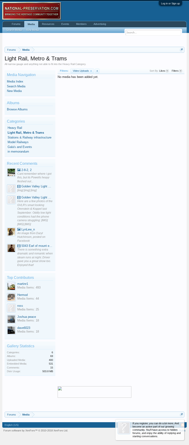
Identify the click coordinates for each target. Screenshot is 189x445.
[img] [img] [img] (27, 190)
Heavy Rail (15, 128)
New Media (14, 91)
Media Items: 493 (29, 287)
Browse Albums (17, 109)
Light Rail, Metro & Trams (26, 132)
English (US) (12, 425)
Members (81, 24)
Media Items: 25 (28, 309)
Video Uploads (82, 70)
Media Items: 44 (28, 298)
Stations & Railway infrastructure (29, 137)
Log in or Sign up (170, 3)
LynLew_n (28, 229)
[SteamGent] (11, 249)
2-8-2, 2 (26, 170)
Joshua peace (26, 316)
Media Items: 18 (28, 320)
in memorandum (18, 151)
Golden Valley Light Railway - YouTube (37, 186)
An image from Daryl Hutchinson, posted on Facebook (31, 237)
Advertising (100, 24)
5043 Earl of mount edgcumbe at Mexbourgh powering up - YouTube (37, 246)
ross (20, 305)
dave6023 (23, 328)
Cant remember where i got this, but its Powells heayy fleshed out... (34, 177)
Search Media (16, 86)
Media (31, 24)
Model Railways (18, 142)
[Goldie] (11, 189)
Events (65, 24)
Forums (16, 24)
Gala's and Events (20, 147)
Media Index (15, 81)
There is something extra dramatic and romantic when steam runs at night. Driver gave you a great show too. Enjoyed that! (35, 257)
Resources (48, 24)
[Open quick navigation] (181, 49)
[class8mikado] (11, 173)
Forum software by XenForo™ (35, 430)
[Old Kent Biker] (11, 232)
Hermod (22, 295)
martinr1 (22, 284)
